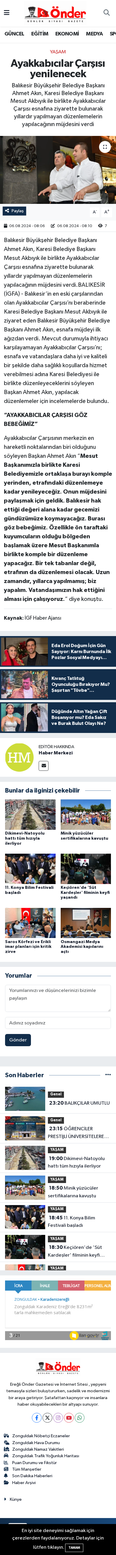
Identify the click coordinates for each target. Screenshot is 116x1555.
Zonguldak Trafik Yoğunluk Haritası (45, 1456)
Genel (56, 1094)
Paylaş (18, 211)
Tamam (74, 1547)
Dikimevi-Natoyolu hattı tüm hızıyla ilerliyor (25, 838)
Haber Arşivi (24, 1482)
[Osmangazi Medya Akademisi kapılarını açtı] (86, 922)
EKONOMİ (67, 34)
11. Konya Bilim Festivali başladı (71, 1221)
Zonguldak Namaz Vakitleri (38, 1449)
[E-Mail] (43, 766)
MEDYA (94, 34)
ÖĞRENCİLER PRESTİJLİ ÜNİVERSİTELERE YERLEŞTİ (76, 1133)
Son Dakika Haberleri (32, 1476)
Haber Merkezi (56, 753)
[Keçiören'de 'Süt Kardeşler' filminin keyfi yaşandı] (86, 868)
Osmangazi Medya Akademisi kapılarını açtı (82, 947)
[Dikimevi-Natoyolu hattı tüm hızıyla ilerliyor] (30, 814)
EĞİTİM (39, 34)
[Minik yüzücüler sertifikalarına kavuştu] (86, 814)
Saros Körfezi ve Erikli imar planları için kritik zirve (28, 947)
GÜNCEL (14, 34)
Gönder (18, 1040)
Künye (16, 1499)
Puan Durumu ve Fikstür (34, 1463)
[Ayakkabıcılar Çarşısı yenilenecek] (58, 170)
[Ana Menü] (7, 13)
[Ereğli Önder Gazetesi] (55, 13)
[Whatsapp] (79, 1418)
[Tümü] (108, 1075)
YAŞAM (58, 52)
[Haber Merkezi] (19, 757)
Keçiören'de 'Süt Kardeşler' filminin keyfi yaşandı (85, 893)
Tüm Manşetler (26, 1469)
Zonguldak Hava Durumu (36, 1443)
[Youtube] (69, 1418)
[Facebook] (37, 1418)
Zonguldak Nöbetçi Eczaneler (41, 1436)
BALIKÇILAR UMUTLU (79, 1103)
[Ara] (106, 13)
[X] (47, 1418)
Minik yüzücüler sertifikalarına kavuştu (73, 1192)
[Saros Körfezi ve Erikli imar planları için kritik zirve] (30, 922)
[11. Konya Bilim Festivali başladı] (30, 868)
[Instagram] (58, 1418)
